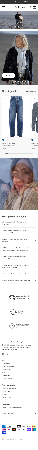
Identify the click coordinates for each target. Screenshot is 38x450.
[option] (19, 20)
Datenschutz (6, 369)
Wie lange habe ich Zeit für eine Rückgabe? (16, 280)
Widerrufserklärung (8, 366)
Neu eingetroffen (10, 91)
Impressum (6, 375)
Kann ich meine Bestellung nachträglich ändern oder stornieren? (15, 266)
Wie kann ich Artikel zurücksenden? (14, 274)
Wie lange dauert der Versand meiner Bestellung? (14, 223)
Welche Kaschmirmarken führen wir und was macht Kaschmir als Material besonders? (17, 249)
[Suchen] (30, 7)
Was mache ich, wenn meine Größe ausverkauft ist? (14, 232)
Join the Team (7, 397)
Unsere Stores (7, 391)
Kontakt (4, 394)
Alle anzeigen (31, 91)
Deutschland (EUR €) (8, 439)
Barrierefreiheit (7, 378)
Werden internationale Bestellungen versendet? (14, 258)
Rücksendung (6, 363)
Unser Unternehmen (9, 388)
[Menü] (3, 7)
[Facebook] (3, 354)
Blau (3, 139)
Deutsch (22, 439)
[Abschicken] (35, 414)
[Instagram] (8, 354)
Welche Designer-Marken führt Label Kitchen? (14, 240)
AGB (3, 372)
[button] (15, 26)
